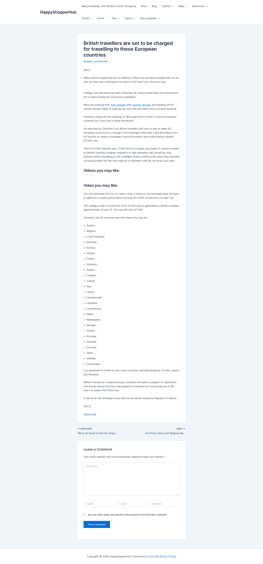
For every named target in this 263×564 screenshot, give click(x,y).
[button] (172, 6)
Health (85, 18)
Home (100, 18)
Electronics (198, 6)
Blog (154, 6)
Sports (129, 18)
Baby (181, 6)
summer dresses (141, 104)
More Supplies (148, 18)
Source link (90, 414)
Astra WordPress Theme (162, 556)
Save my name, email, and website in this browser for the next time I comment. (127, 514)
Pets (114, 18)
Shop (144, 6)
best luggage (118, 104)
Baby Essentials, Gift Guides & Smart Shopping (109, 6)
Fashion (166, 6)
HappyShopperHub (58, 12)
